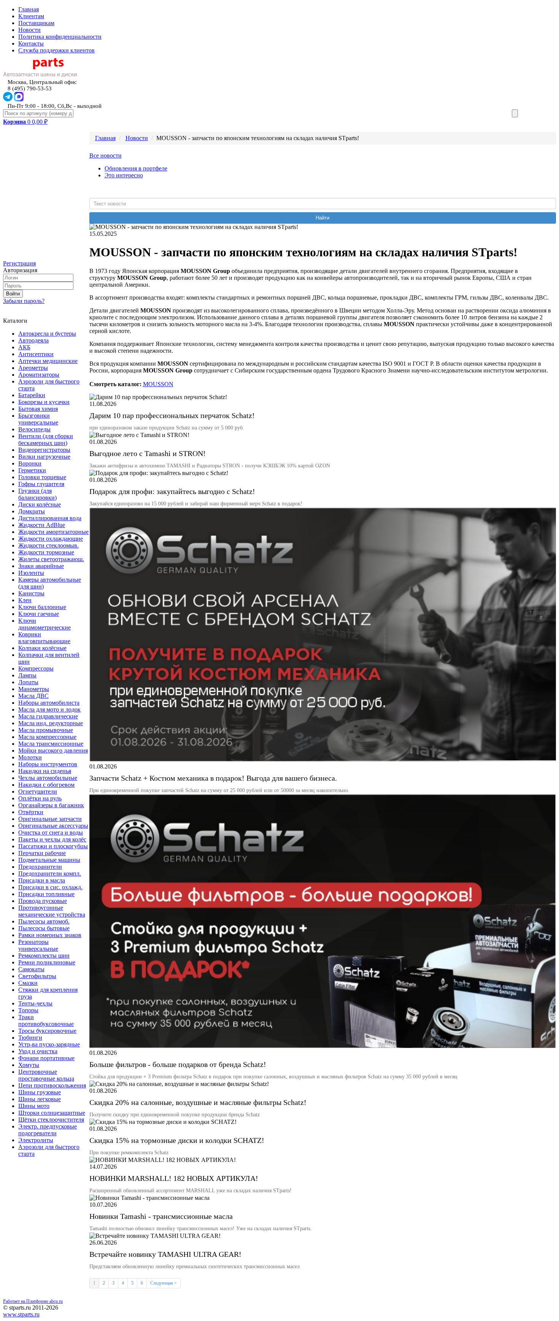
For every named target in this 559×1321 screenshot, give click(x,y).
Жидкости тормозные (46, 552)
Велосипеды (34, 429)
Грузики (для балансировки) (37, 494)
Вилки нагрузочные (44, 456)
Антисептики (36, 354)
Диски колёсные (39, 504)
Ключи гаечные (38, 614)
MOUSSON (158, 384)
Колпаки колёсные (42, 648)
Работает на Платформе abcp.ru (33, 1301)
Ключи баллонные (42, 607)
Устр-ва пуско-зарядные (49, 1044)
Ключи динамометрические (44, 624)
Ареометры (33, 368)
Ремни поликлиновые (46, 962)
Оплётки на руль (40, 798)
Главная (28, 9)
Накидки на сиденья (44, 771)
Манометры (33, 689)
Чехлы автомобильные (47, 778)
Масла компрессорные (47, 737)
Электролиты (35, 1140)
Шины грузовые (39, 1092)
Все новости (105, 155)
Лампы (27, 675)
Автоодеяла (33, 340)
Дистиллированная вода (49, 518)
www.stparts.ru (21, 1314)
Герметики (32, 470)
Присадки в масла (41, 880)
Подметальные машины (49, 860)
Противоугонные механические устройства (51, 911)
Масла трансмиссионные (50, 743)
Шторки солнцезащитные (51, 1113)
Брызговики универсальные (38, 419)
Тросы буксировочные (47, 1030)
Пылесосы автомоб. (44, 921)
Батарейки (31, 395)
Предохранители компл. (49, 873)
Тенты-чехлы (35, 1003)
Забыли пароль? (23, 301)
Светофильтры (37, 976)
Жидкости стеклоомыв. (48, 545)
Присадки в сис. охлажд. (50, 887)
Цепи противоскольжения (52, 1085)
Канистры (31, 593)
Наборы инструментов (47, 764)
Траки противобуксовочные (46, 1020)
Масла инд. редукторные (50, 723)
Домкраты (31, 511)
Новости (29, 30)
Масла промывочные (45, 730)
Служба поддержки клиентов (56, 50)
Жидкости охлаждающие (50, 538)
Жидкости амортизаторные (53, 532)
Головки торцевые (42, 477)
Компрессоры (36, 668)
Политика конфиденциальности (60, 36)
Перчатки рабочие (42, 853)
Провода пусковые (42, 901)
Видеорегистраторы (44, 450)
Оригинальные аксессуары (53, 825)
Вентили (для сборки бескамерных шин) (45, 439)
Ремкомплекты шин (44, 955)
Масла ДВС (33, 696)
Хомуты (28, 1065)
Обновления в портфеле (136, 168)
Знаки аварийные (41, 566)
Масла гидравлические (48, 716)
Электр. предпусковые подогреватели (47, 1129)
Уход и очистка (37, 1051)
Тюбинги (30, 1037)
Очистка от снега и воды (50, 832)
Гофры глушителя (41, 484)
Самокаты (31, 969)
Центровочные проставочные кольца (46, 1075)
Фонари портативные (46, 1058)
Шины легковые (39, 1099)
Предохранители (40, 866)
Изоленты (31, 573)
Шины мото (33, 1106)
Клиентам (31, 16)
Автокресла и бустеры (47, 333)
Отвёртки (30, 812)
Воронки (29, 463)
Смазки (28, 983)
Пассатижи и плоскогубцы (53, 846)
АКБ (24, 347)
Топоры (28, 1010)
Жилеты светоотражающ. (51, 559)
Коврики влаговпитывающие (44, 637)
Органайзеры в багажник (51, 805)
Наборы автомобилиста (48, 702)
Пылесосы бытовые (44, 928)
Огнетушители (37, 791)
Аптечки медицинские (48, 361)
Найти (322, 218)
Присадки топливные (46, 894)
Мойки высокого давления (53, 750)
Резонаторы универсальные (38, 945)
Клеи (25, 600)
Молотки (30, 757)
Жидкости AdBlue (41, 525)
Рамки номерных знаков (49, 935)
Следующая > (163, 1283)
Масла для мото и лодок (49, 709)
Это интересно (124, 175)
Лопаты (28, 682)
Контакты (31, 43)
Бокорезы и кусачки (44, 402)
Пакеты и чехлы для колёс (52, 839)
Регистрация (19, 263)
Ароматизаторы (38, 374)
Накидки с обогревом (46, 784)
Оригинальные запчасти (50, 819)
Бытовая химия (38, 409)
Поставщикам (36, 23)
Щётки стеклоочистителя (51, 1119)
